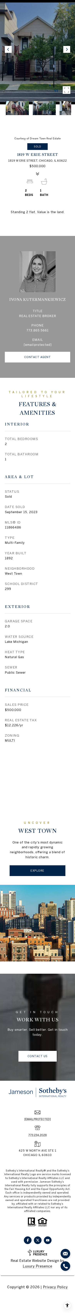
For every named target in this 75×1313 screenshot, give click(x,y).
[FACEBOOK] (28, 1240)
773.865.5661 (38, 330)
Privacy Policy (55, 1287)
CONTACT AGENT (37, 357)
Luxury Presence (37, 1266)
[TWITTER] (38, 1240)
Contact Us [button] (38, 1056)
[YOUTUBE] (48, 1240)
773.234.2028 (37, 1135)
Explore (37, 870)
